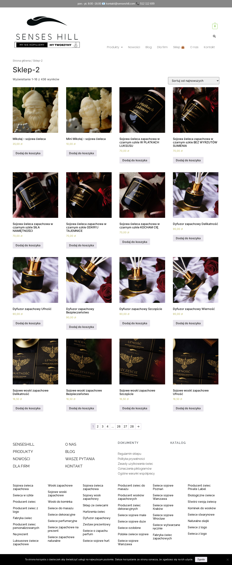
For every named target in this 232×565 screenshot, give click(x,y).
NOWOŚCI (21, 459)
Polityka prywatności (131, 459)
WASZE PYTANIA (80, 459)
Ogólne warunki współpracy (136, 473)
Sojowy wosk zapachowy (92, 497)
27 (125, 426)
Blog (149, 47)
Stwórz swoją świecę (202, 501)
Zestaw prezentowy (96, 524)
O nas (194, 47)
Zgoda (201, 559)
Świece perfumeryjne (62, 521)
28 (132, 426)
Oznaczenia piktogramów (135, 468)
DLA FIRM (21, 466)
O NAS (70, 444)
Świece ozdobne (129, 528)
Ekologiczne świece (201, 495)
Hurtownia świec (94, 511)
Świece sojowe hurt (96, 540)
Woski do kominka (60, 501)
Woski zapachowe (60, 485)
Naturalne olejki (198, 521)
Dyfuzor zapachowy (96, 518)
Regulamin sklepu (129, 453)
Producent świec (24, 501)
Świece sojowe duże (132, 521)
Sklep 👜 (179, 47)
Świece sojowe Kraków (163, 507)
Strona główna (22, 60)
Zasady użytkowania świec (135, 463)
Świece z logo (198, 527)
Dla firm (162, 47)
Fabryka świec (22, 518)
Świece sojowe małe (132, 515)
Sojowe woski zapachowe (57, 493)
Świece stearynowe (201, 514)
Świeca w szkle (23, 495)
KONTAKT (74, 466)
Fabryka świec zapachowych (162, 536)
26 (119, 426)
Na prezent (20, 534)
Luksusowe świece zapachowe (26, 542)
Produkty (113, 47)
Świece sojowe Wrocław (163, 516)
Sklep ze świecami (96, 505)
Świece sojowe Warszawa (128, 542)
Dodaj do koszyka (28, 153)
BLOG (70, 451)
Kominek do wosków (202, 508)
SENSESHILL (23, 444)
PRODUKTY (23, 451)
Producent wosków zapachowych (131, 497)
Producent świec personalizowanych (26, 526)
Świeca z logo (198, 533)
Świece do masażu (60, 508)
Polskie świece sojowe (133, 534)
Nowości (134, 47)
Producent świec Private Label (199, 487)
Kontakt (209, 47)
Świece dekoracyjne (61, 514)
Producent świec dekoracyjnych (129, 507)
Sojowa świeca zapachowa (23, 487)
